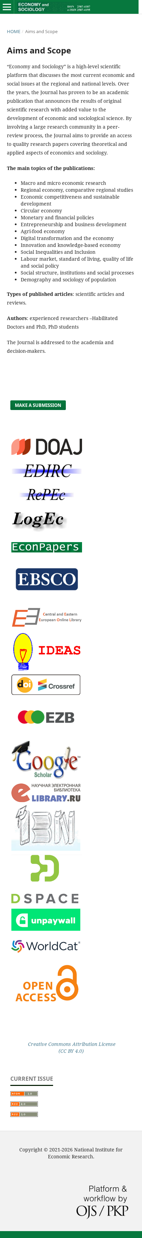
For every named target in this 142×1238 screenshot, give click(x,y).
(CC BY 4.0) (71, 1051)
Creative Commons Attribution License (71, 1044)
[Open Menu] (7, 7)
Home (13, 31)
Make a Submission (38, 405)
